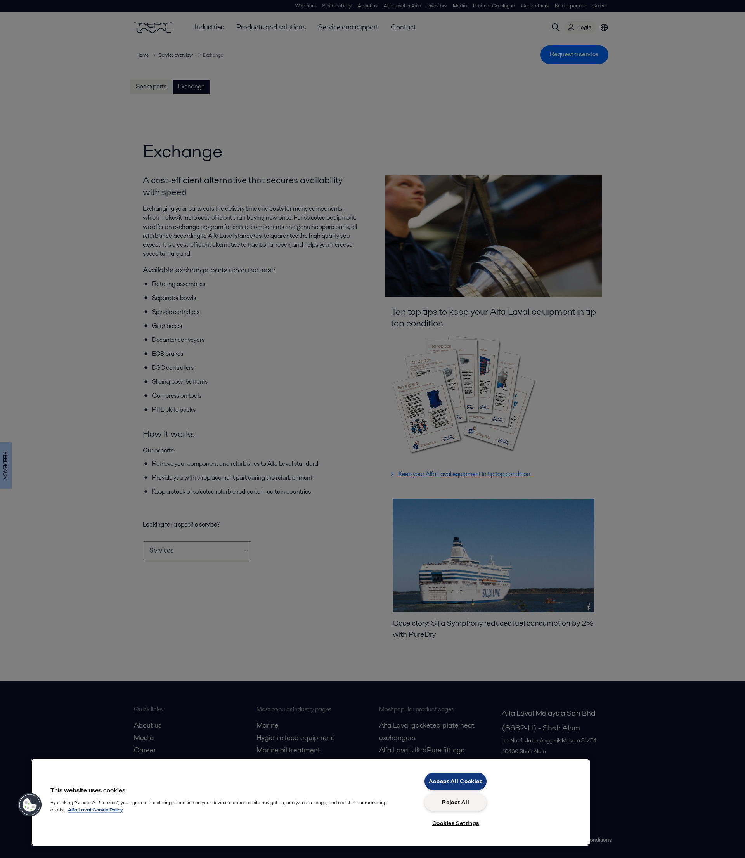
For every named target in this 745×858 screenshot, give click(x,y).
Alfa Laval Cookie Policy (95, 809)
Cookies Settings (456, 823)
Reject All (455, 802)
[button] (29, 804)
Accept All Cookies (455, 781)
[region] (310, 802)
